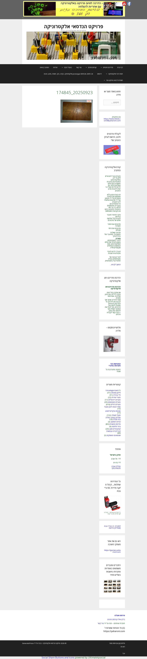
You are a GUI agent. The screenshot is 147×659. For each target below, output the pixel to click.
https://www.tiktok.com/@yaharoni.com (112, 119)
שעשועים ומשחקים (114, 435)
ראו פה (123, 647)
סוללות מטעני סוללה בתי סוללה (113, 418)
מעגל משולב (116, 415)
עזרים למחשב (116, 421)
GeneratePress (28, 643)
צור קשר (78, 67)
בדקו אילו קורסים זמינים (116, 619)
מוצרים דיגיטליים (114, 399)
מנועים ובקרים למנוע (113, 411)
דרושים (99, 74)
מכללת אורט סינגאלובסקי (116, 467)
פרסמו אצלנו (120, 615)
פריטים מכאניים (115, 424)
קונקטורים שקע (115, 429)
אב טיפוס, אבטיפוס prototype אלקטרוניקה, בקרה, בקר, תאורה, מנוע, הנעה (68, 74)
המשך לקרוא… (115, 264)
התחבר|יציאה (44, 67)
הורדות (55, 67)
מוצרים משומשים (114, 402)
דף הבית (120, 67)
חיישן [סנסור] (116, 392)
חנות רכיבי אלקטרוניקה (115, 74)
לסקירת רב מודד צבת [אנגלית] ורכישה (112, 527)
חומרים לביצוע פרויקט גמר (114, 80)
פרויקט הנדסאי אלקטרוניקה (73, 26)
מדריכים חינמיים (108, 67)
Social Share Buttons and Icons (58, 657)
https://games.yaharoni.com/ (112, 551)
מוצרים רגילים (116, 404)
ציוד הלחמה (116, 426)
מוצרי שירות (116, 397)
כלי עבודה (117, 395)
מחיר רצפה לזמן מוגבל (112, 407)
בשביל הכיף (68, 67)
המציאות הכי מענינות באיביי (114, 365)
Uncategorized (112, 390)
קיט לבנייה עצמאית (113, 431)
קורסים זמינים (92, 67)
